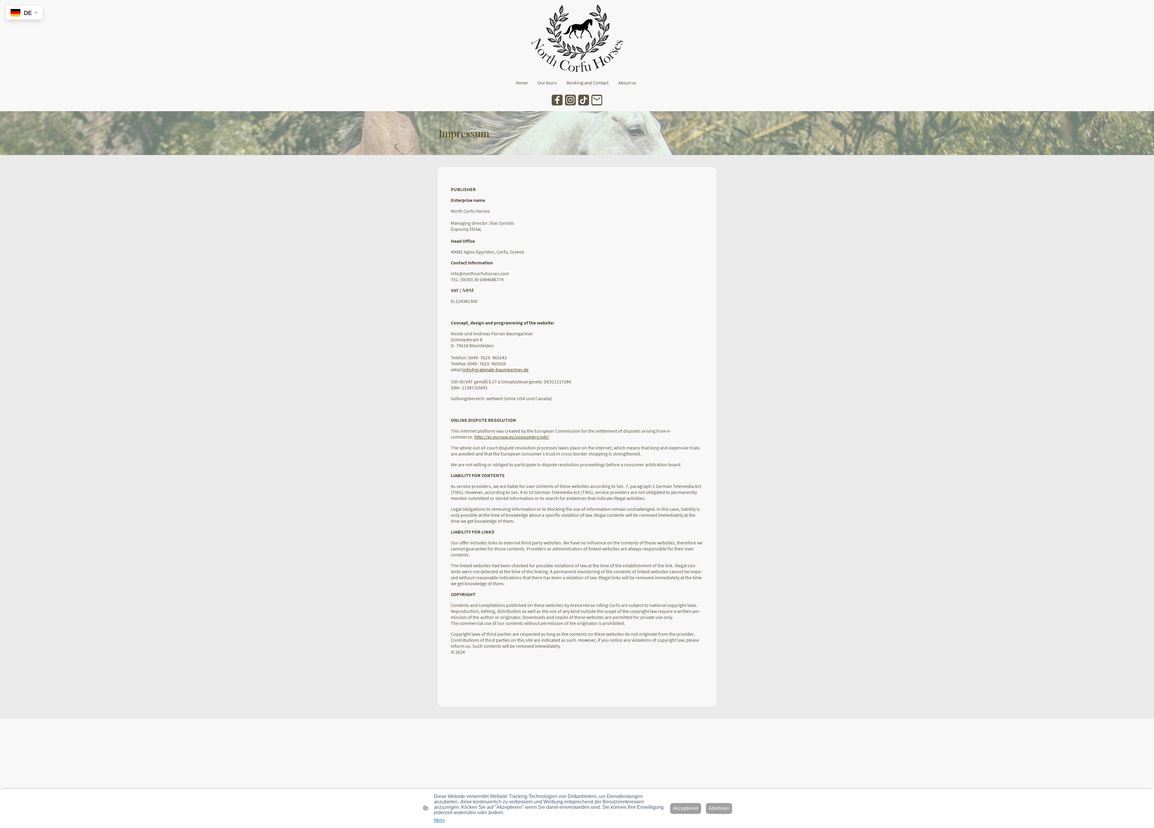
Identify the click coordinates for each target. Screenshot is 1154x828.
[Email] (596, 100)
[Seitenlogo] (577, 38)
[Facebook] (557, 100)
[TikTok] (583, 100)
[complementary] (24, 13)
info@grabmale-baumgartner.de (496, 370)
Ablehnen (719, 808)
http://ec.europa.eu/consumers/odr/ (511, 437)
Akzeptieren (685, 808)
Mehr (439, 820)
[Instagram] (570, 100)
